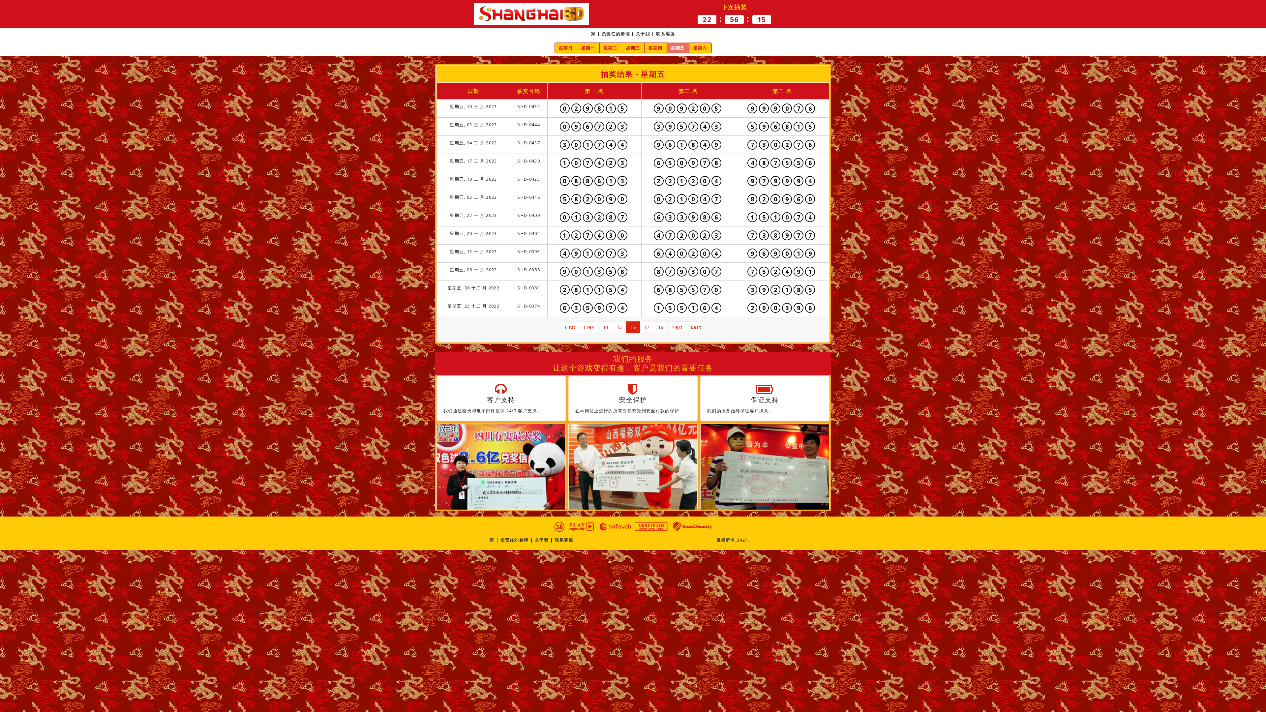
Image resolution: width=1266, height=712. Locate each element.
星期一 (588, 48)
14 (606, 327)
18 (661, 327)
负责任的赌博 (616, 34)
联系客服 (665, 34)
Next (677, 327)
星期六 (700, 48)
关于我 (643, 34)
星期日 (566, 48)
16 (633, 327)
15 (619, 327)
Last (696, 327)
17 (647, 327)
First (570, 327)
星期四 (655, 48)
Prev (589, 327)
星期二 (611, 48)
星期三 (633, 48)
